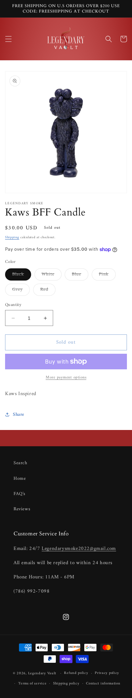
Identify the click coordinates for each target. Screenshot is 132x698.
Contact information (103, 683)
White (52, 275)
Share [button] (18, 414)
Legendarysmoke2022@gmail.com (79, 548)
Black (21, 275)
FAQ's (19, 494)
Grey (21, 290)
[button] (8, 39)
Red (48, 290)
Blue (80, 275)
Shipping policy (66, 683)
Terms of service (32, 683)
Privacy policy (107, 673)
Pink (107, 275)
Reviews (22, 509)
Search (20, 463)
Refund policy (76, 673)
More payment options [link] (66, 378)
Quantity (13, 305)
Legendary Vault (42, 673)
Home (20, 478)
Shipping (12, 237)
